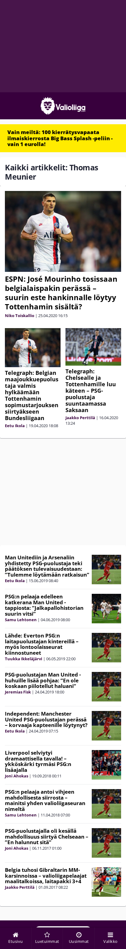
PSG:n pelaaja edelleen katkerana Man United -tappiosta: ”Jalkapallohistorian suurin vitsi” (44, 605)
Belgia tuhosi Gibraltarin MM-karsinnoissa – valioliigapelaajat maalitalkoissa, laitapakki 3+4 (46, 875)
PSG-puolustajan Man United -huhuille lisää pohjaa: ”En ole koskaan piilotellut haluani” (43, 680)
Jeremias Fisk (18, 692)
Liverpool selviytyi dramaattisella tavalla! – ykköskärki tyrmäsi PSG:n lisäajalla (38, 761)
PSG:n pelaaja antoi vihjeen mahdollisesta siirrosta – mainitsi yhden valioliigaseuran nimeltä (45, 800)
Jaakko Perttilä (80, 417)
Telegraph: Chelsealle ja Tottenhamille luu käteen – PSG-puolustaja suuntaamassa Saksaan (90, 390)
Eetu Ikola (15, 425)
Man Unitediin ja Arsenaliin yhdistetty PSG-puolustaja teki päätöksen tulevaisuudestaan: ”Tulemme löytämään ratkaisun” (47, 566)
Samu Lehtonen (21, 619)
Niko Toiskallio (19, 315)
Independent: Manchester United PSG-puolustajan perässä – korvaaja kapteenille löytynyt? (46, 719)
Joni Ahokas (16, 776)
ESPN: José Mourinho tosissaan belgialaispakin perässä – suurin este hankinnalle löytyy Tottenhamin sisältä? (61, 293)
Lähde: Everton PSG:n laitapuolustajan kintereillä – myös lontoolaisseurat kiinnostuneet (42, 644)
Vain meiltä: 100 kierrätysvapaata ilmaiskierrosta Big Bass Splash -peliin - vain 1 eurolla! (60, 138)
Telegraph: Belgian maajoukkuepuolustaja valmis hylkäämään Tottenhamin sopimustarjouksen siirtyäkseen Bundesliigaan (31, 395)
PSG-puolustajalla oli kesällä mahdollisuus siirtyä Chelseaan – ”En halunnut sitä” (46, 836)
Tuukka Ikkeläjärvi (23, 658)
